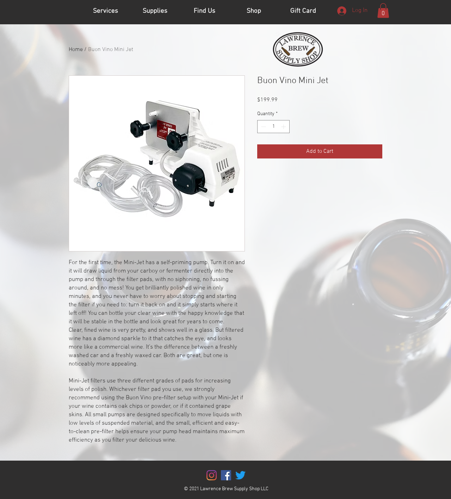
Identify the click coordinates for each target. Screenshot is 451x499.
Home (76, 49)
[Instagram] (211, 475)
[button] (383, 10)
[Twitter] (240, 475)
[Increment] (284, 126)
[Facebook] (226, 475)
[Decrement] (262, 126)
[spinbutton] (273, 126)
